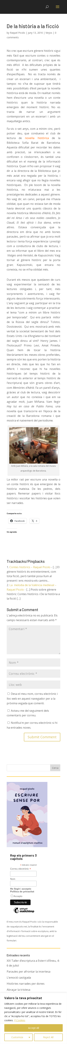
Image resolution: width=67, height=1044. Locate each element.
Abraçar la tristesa (18, 990)
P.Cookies (19, 1020)
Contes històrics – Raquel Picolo (29, 567)
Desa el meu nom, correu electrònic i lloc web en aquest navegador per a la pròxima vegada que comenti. (32, 698)
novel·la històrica (38, 138)
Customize (17, 1037)
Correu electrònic (20, 868)
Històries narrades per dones (25, 984)
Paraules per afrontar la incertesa (28, 971)
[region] (33, 1018)
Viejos (49, 32)
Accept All (33, 1028)
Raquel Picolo (17, 32)
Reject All (48, 1037)
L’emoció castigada (19, 977)
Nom (12, 879)
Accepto (18, 896)
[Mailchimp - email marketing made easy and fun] (24, 912)
